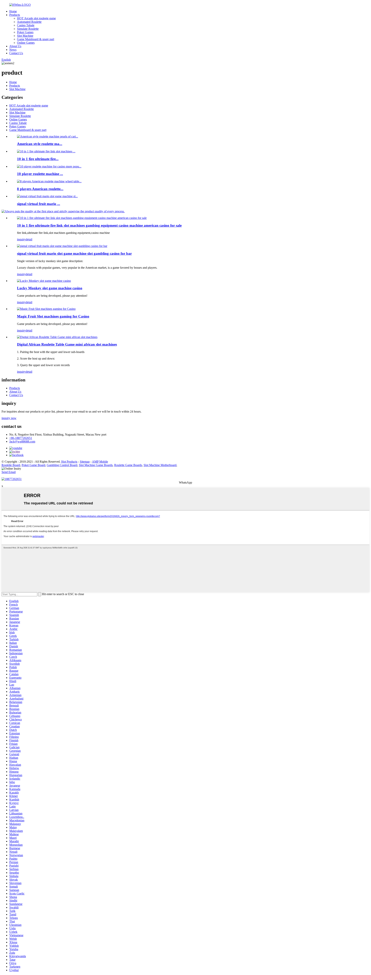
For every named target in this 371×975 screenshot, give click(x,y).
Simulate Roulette (28, 28)
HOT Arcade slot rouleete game (36, 18)
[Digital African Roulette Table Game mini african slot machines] (57, 337)
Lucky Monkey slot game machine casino (49, 288)
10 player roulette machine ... (40, 174)
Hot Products (69, 461)
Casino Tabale (25, 25)
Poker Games (25, 32)
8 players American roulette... (40, 189)
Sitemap (85, 461)
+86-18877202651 (20, 438)
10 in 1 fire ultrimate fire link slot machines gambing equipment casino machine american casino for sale (99, 225)
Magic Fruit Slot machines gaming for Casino (53, 316)
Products (14, 14)
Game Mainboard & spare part (35, 39)
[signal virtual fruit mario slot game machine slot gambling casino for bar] (62, 246)
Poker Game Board (33, 465)
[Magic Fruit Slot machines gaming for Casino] (46, 308)
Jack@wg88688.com (22, 441)
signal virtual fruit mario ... (38, 204)
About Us (15, 46)
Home (13, 11)
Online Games (26, 42)
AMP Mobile (100, 461)
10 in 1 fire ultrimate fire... (38, 159)
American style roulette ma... (39, 144)
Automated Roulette (29, 21)
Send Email (9, 472)
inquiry (21, 239)
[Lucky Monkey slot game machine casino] (44, 280)
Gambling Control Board (62, 465)
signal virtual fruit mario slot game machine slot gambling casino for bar (74, 253)
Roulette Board (11, 465)
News (12, 49)
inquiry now (9, 418)
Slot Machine (25, 35)
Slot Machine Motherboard (160, 465)
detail (29, 239)
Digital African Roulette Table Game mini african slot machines (67, 344)
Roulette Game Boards (128, 465)
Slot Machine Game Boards (96, 465)
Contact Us (16, 53)
